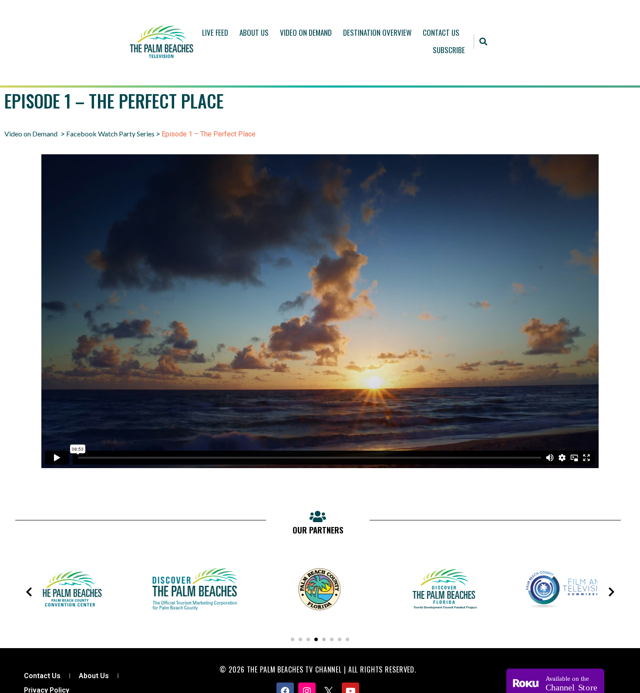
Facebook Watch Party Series (110, 133)
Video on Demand (30, 133)
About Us (254, 32)
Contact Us (441, 32)
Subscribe (449, 49)
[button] (483, 41)
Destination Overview (377, 32)
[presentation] (28, 591)
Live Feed (215, 32)
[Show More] (73, 619)
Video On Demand (306, 32)
